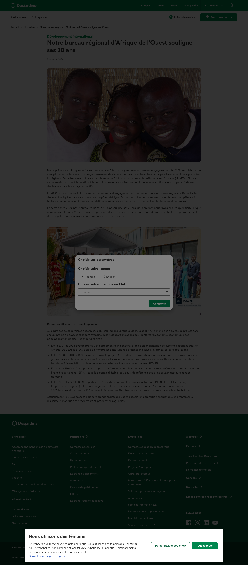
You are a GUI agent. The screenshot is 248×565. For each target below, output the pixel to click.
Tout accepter (205, 545)
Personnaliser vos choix (170, 545)
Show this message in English (47, 556)
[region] (124, 545)
